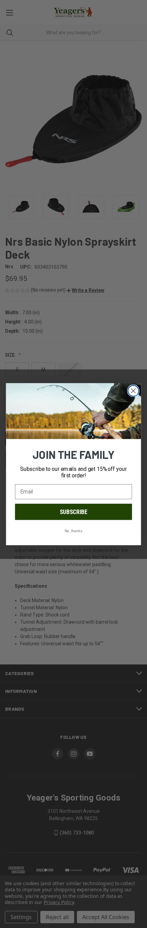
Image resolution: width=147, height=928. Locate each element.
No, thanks (73, 531)
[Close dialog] (133, 391)
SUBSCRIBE (74, 511)
